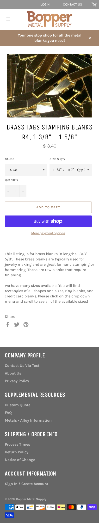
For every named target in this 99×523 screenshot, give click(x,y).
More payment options (48, 233)
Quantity (11, 180)
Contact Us (72, 4)
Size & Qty (57, 159)
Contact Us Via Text (22, 365)
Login (45, 4)
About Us (13, 373)
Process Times (17, 444)
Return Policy (16, 452)
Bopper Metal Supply (31, 499)
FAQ (8, 412)
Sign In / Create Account (26, 483)
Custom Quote (17, 405)
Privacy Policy (17, 381)
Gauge (9, 159)
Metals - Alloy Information (28, 420)
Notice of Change (20, 459)
